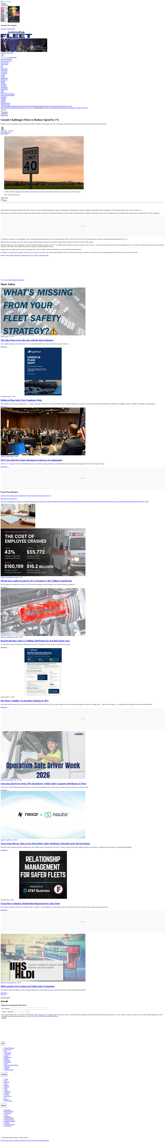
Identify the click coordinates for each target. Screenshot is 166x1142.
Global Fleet (4, 69)
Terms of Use (12, 1140)
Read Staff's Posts (5, 132)
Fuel (2, 65)
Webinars (42, 106)
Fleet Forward (4, 62)
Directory (61, 106)
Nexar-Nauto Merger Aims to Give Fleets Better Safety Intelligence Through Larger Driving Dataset (45, 843)
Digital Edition (11, 29)
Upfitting (3, 100)
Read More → (5, 347)
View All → (4, 994)
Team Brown (20, 108)
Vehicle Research (5, 103)
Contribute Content (74, 108)
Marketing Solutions (58, 108)
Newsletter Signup (48, 108)
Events (25, 108)
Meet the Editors (12, 108)
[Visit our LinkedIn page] (3, 1002)
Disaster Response (6, 59)
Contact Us (30, 108)
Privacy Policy (5, 1140)
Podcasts (47, 106)
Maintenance (4, 78)
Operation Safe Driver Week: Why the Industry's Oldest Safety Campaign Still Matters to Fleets (43, 783)
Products (23, 106)
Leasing (3, 75)
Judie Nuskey (10, 780)
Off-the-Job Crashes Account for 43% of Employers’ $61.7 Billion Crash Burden (36, 581)
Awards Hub (53, 106)
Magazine (10, 106)
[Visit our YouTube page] (7, 1002)
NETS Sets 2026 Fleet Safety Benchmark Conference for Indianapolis (31, 460)
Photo (27, 106)
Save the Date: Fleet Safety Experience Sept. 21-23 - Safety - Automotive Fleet (27, 255)
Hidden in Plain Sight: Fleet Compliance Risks (21, 400)
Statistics (19, 106)
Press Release (84, 108)
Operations (4, 84)
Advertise (66, 108)
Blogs (15, 106)
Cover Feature (7, 1)
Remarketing (4, 87)
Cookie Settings (38, 108)
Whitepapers (36, 106)
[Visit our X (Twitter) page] (5, 1002)
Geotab (19, 280)
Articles (13, 1)
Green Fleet (4, 72)
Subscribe (3, 29)
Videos (17, 1)
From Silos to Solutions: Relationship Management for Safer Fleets (30, 903)
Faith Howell (10, 637)
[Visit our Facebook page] (1, 1002)
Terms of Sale (20, 1140)
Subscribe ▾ (4, 5)
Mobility (3, 81)
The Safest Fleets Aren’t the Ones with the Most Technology (27, 340)
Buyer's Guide (68, 106)
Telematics (3, 97)
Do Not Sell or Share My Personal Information (36, 1140)
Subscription (4, 108)
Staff (7, 456)
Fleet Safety (8, 280)
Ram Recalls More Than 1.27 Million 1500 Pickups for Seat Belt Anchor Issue (35, 641)
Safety (2, 90)
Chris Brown (9, 577)
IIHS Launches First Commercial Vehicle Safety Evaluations (27, 986)
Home (2, 115)
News (6, 106)
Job (58, 106)
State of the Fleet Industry (8, 93)
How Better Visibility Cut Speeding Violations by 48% (25, 701)
